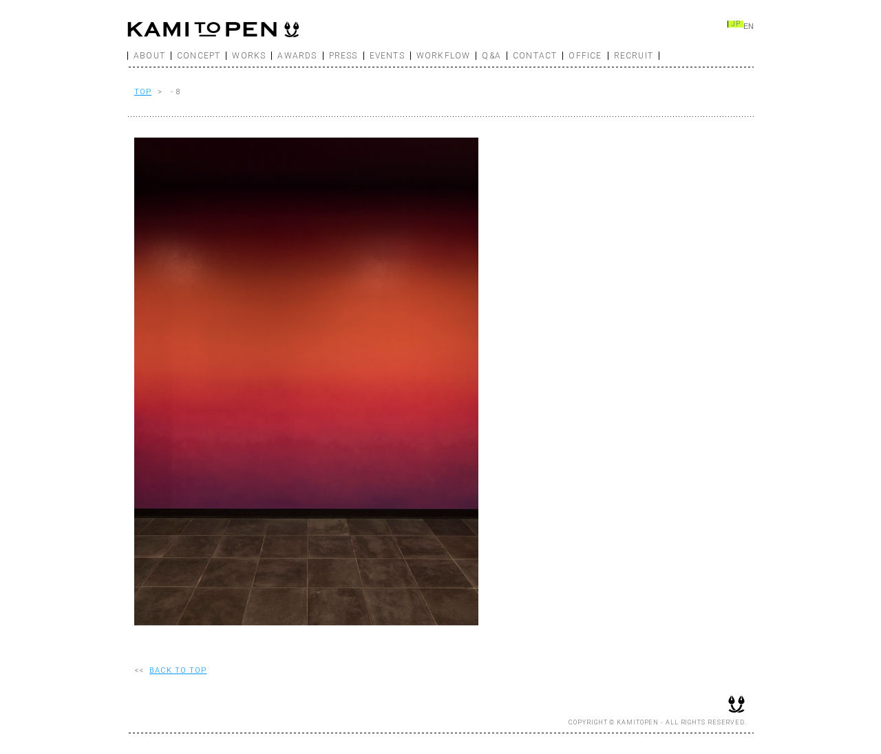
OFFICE (585, 56)
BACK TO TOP (177, 670)
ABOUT (149, 56)
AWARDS (297, 56)
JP (736, 24)
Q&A (491, 56)
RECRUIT (633, 56)
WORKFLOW (443, 56)
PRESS (343, 56)
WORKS (249, 56)
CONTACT (535, 56)
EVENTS (387, 56)
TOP (142, 91)
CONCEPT (198, 56)
